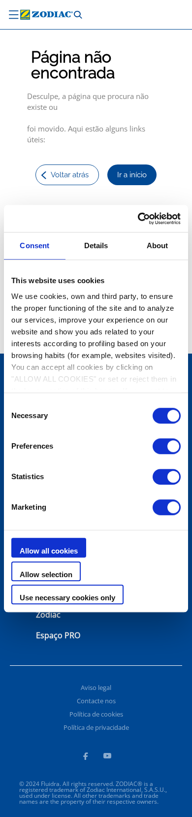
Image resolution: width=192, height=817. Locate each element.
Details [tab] (96, 245)
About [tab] (157, 245)
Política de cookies (96, 714)
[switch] (167, 446)
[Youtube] (107, 757)
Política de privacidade (96, 727)
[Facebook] (85, 757)
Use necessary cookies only (67, 597)
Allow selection (46, 574)
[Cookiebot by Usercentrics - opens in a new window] (138, 218)
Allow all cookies (49, 551)
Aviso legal (96, 687)
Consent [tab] (34, 245)
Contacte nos (96, 700)
